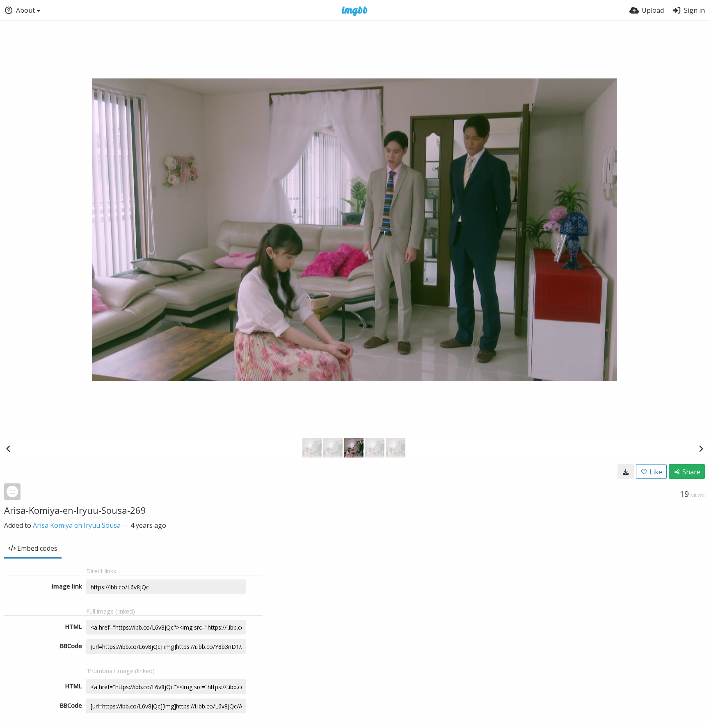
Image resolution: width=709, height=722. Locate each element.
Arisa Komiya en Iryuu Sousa (77, 525)
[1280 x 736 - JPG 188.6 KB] (626, 471)
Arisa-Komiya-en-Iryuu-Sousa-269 (75, 510)
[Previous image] (8, 448)
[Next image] (701, 448)
